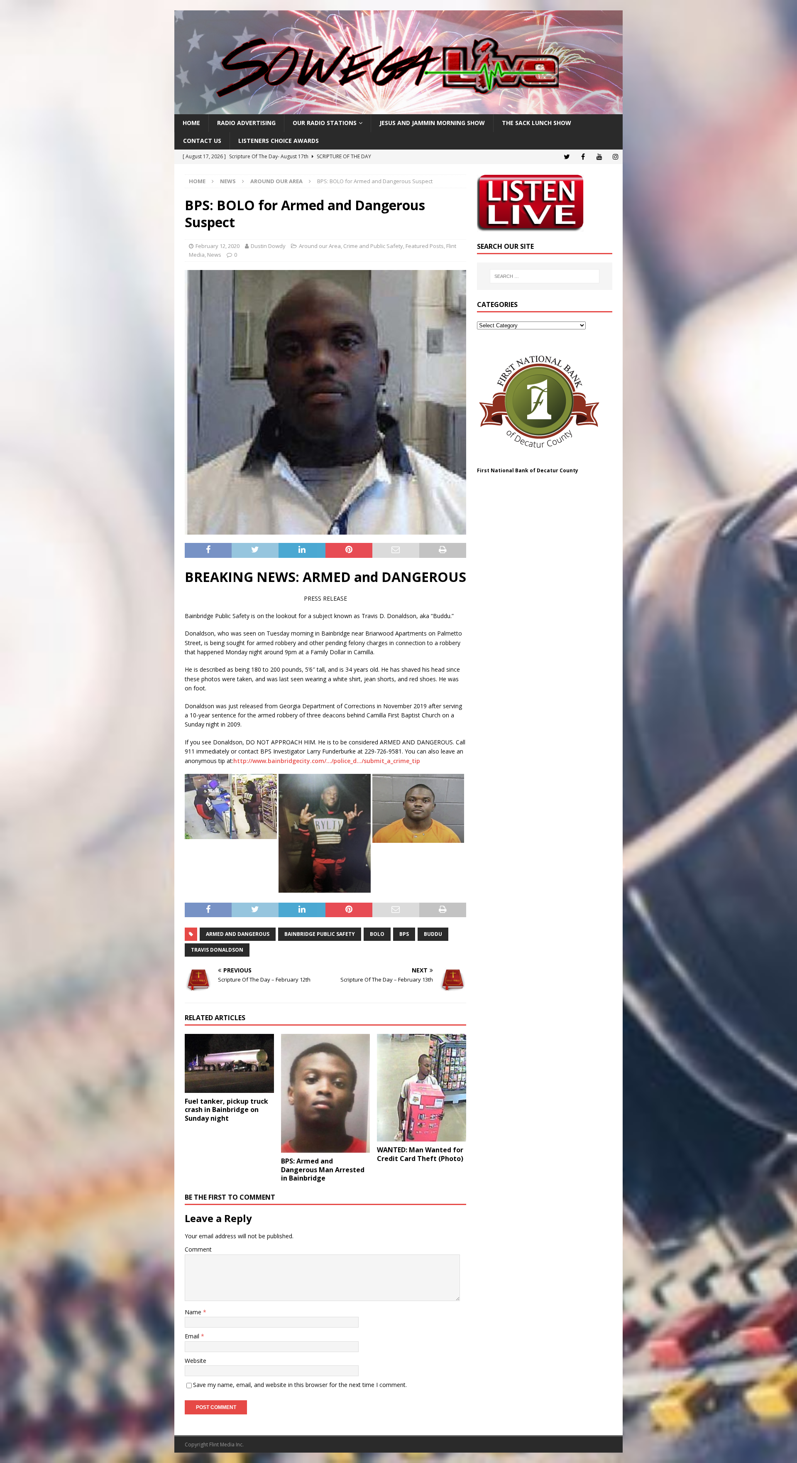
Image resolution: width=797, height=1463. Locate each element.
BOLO (377, 934)
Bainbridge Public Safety (319, 934)
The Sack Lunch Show (536, 123)
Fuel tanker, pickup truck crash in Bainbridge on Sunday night (226, 1110)
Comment (198, 1249)
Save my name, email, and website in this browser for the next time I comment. (300, 1385)
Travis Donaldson (217, 949)
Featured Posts (425, 246)
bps (404, 934)
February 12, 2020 (218, 246)
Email (193, 1336)
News (228, 181)
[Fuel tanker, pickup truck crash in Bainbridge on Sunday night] (229, 1063)
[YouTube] (599, 157)
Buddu (433, 934)
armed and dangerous (237, 934)
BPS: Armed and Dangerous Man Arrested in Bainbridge (322, 1169)
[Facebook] (583, 157)
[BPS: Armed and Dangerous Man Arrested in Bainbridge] (325, 1093)
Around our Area (320, 246)
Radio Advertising (246, 123)
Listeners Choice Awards (278, 141)
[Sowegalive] (398, 109)
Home (191, 123)
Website (195, 1361)
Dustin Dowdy (268, 246)
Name (194, 1312)
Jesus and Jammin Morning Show (432, 123)
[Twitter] (567, 157)
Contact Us (202, 141)
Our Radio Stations (325, 123)
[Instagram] (615, 157)
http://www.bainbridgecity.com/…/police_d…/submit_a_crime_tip (326, 761)
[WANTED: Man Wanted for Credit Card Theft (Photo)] (421, 1087)
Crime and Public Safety (373, 246)
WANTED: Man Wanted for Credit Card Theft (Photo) (420, 1154)
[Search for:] (545, 276)
